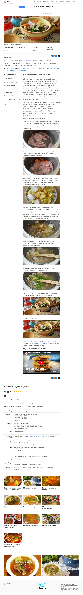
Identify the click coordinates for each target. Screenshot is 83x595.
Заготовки (45, 1)
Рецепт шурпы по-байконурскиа (11, 526)
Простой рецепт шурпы (24, 68)
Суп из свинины (9, 70)
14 (40, 13)
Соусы (73, 1)
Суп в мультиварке (21, 70)
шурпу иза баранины (42, 343)
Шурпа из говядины (49, 525)
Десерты (39, 1)
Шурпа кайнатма (10, 507)
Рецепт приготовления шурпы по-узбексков (12, 488)
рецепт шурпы (27, 60)
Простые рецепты (38, 68)
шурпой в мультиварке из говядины (38, 436)
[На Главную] (41, 588)
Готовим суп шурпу (30, 507)
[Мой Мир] (56, 56)
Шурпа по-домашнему (31, 525)
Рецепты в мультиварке (52, 68)
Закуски (52, 1)
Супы (77, 1)
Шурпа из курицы (29, 488)
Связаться (6, 585)
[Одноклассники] (54, 56)
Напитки (62, 1)
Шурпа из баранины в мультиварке (50, 507)
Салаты (68, 1)
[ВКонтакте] (52, 56)
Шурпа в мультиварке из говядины (12, 545)
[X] (59, 56)
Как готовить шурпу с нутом (50, 488)
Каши (57, 1)
